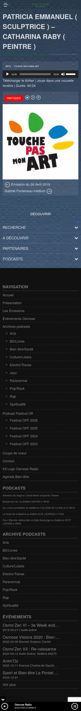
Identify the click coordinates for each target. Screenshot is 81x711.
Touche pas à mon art (26, 66)
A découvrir (15, 237)
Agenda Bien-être (16, 476)
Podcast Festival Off (18, 413)
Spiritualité (18, 404)
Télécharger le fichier (18, 80)
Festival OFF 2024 (24, 435)
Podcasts (13, 258)
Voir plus (9, 684)
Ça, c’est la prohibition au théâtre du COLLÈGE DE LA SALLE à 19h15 (39, 507)
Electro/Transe (20, 364)
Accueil (8, 294)
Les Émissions (13, 310)
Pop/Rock (17, 388)
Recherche (14, 227)
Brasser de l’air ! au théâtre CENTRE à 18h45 (26, 501)
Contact (8, 460)
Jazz (13, 372)
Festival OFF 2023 (24, 443)
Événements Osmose (19, 318)
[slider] (71, 73)
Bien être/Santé (21, 349)
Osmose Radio (23, 704)
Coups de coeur (15, 452)
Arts (8, 66)
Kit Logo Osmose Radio (20, 468)
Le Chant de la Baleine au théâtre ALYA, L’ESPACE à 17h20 (33, 513)
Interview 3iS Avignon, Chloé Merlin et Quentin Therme (31, 495)
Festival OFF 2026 (24, 420)
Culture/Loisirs (20, 356)
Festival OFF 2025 (24, 428)
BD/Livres (17, 341)
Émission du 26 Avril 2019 (30, 184)
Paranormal (18, 380)
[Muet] (63, 74)
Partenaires (15, 248)
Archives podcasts (16, 326)
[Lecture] (7, 74)
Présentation (12, 302)
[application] (40, 74)
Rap (13, 396)
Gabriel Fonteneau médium (26, 190)
